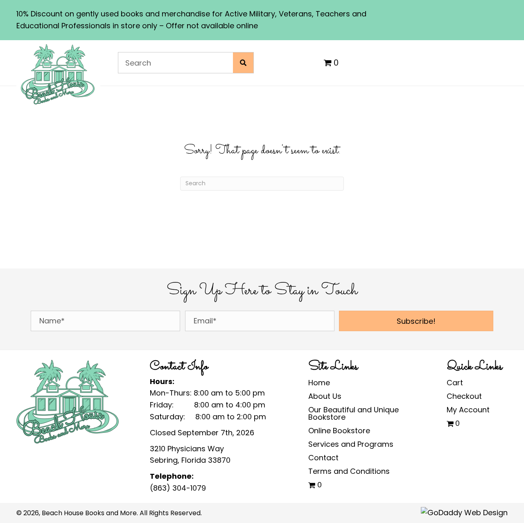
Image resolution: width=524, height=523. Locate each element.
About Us (324, 396)
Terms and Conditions (349, 471)
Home (319, 382)
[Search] (243, 62)
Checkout (464, 396)
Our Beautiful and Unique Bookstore (353, 413)
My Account (468, 410)
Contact (323, 458)
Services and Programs (350, 444)
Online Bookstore (339, 430)
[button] (416, 321)
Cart (455, 382)
